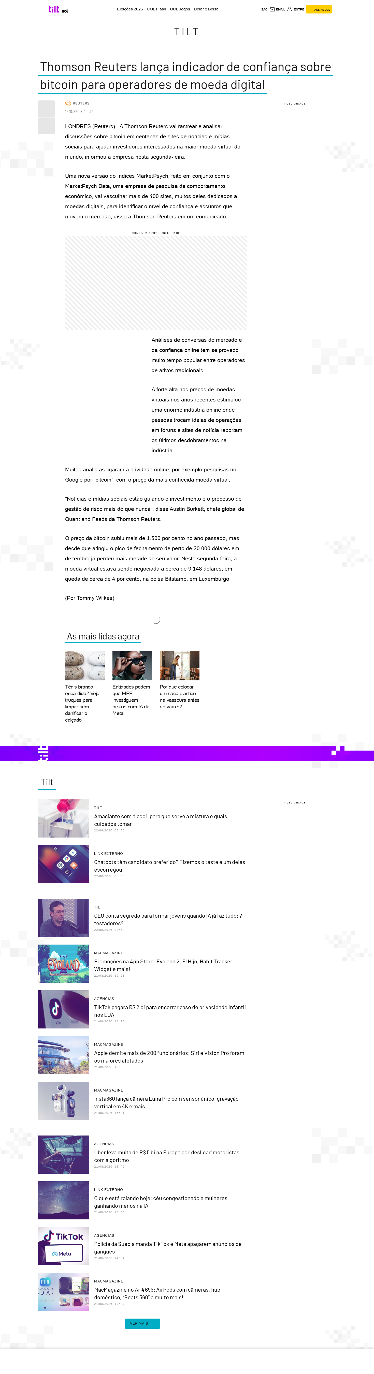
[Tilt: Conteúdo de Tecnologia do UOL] (55, 9)
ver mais (139, 1323)
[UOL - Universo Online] (65, 11)
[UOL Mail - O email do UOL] (277, 9)
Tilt (187, 31)
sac (264, 9)
